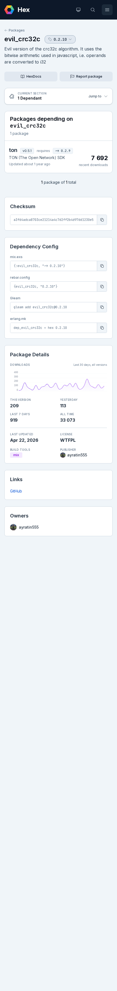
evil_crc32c (22, 39)
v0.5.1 (27, 151)
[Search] (92, 9)
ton (13, 150)
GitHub (16, 491)
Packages (17, 30)
